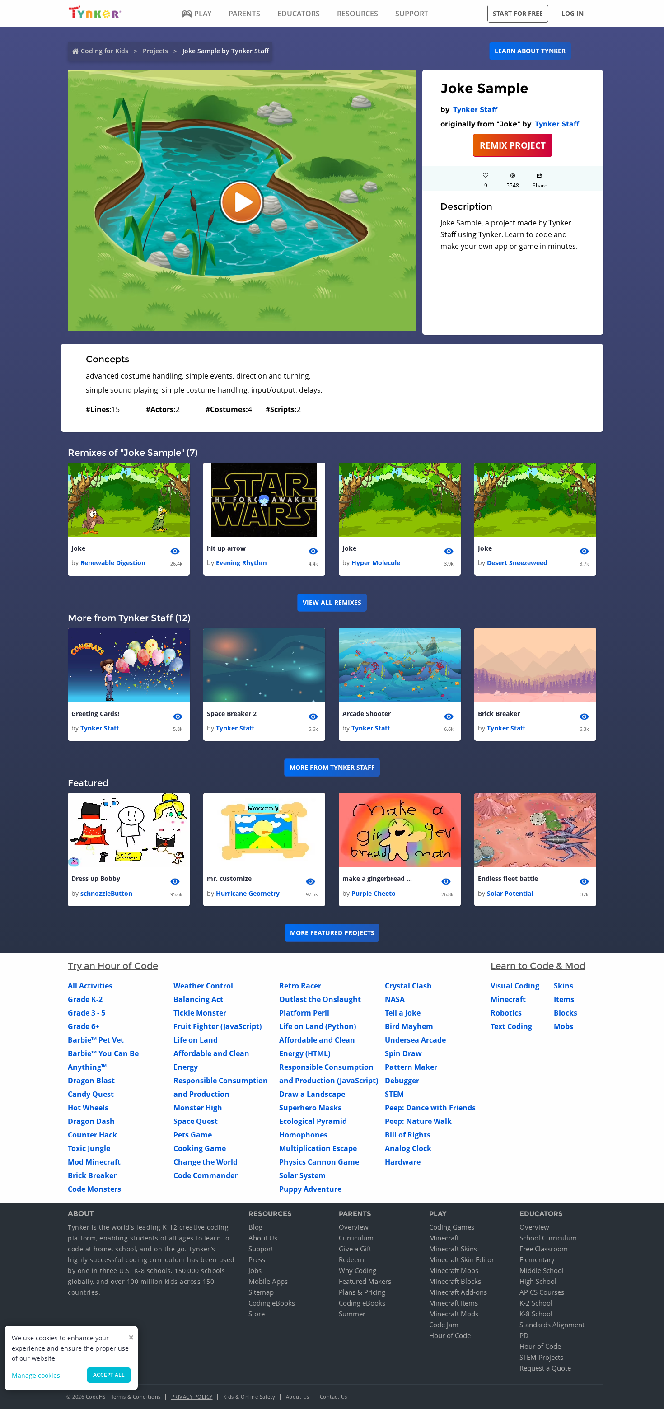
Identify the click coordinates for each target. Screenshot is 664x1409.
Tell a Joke (403, 1013)
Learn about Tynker (530, 51)
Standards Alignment (552, 1324)
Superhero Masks (310, 1108)
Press (256, 1259)
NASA (395, 999)
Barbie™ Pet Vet (96, 1040)
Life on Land (195, 1040)
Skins (563, 986)
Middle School (541, 1270)
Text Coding (511, 1026)
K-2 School (535, 1302)
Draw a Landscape (312, 1094)
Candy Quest (91, 1094)
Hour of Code (450, 1335)
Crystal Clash (408, 986)
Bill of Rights (407, 1135)
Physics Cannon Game (319, 1162)
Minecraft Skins (453, 1248)
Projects (155, 51)
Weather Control (203, 986)
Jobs (255, 1270)
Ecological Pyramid (313, 1121)
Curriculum (356, 1237)
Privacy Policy (192, 1396)
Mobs (563, 1026)
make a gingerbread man (378, 878)
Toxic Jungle (89, 1148)
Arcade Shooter (366, 713)
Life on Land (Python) (317, 1026)
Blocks (565, 1013)
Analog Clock (408, 1148)
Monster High (197, 1108)
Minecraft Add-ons (458, 1292)
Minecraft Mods (453, 1313)
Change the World (205, 1162)
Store (256, 1313)
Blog (255, 1226)
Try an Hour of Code (113, 965)
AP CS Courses (541, 1292)
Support (260, 1248)
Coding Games (451, 1226)
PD (523, 1335)
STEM (394, 1094)
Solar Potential (510, 893)
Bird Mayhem (409, 1026)
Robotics (506, 1013)
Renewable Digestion (112, 562)
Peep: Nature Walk (418, 1121)
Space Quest (195, 1121)
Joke (78, 548)
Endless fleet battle (508, 878)
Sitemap (261, 1292)
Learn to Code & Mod (538, 965)
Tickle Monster (199, 1013)
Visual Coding (515, 986)
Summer (352, 1313)
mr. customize (229, 878)
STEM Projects (541, 1357)
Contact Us (333, 1396)
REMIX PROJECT (513, 145)
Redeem (351, 1259)
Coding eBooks (271, 1302)
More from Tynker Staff (332, 767)
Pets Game (192, 1135)
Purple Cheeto (373, 893)
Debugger (402, 1081)
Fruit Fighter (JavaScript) (217, 1026)
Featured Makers (365, 1281)
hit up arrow (226, 548)
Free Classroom (543, 1248)
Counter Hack (92, 1135)
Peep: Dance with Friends (430, 1108)
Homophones (303, 1135)
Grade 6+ (83, 1026)
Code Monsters (94, 1189)
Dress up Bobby (95, 878)
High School (537, 1281)
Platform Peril (304, 1013)
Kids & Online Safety (249, 1396)
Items (564, 999)
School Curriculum (548, 1237)
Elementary (537, 1259)
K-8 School (535, 1313)
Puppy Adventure (310, 1189)
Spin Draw (403, 1053)
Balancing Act (198, 999)
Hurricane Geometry (248, 893)
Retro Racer (300, 986)
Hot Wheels (88, 1108)
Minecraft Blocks (455, 1281)
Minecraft (508, 999)
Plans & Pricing (362, 1292)
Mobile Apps (268, 1281)
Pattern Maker (411, 1067)
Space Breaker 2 (232, 713)
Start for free (518, 13)
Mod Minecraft (94, 1162)
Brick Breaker (499, 713)
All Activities (90, 986)
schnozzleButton (106, 893)
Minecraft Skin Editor (461, 1259)
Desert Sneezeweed (517, 562)
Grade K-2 (85, 999)
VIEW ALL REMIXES (332, 602)
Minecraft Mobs (453, 1270)
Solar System (302, 1175)
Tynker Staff (475, 109)
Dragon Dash (91, 1121)
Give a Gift (355, 1248)
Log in (572, 13)
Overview (354, 1226)
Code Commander (205, 1175)
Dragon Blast (91, 1081)
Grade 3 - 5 (86, 1013)
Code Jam (443, 1324)
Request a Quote (545, 1367)
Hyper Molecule (375, 562)
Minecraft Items (453, 1302)
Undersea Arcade (415, 1040)
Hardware (403, 1162)
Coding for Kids (104, 51)
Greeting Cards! (95, 713)
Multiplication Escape (318, 1148)
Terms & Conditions (136, 1396)
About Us (262, 1237)
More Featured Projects (332, 932)
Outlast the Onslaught (320, 999)
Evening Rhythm (241, 562)
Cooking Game (199, 1148)
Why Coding (357, 1270)
